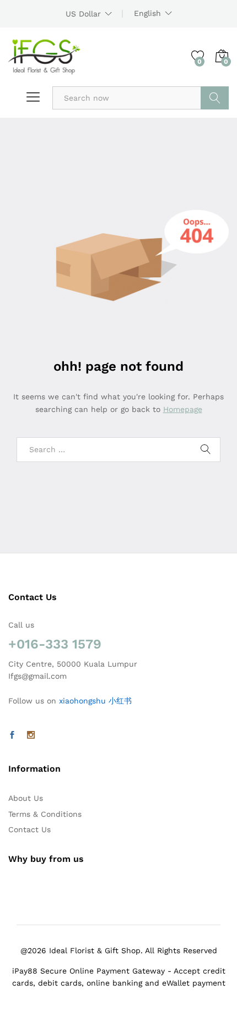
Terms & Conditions (45, 814)
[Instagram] (30, 735)
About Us (25, 798)
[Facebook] (12, 735)
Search (215, 97)
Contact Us (29, 829)
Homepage (182, 409)
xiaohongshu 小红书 (95, 700)
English (147, 13)
